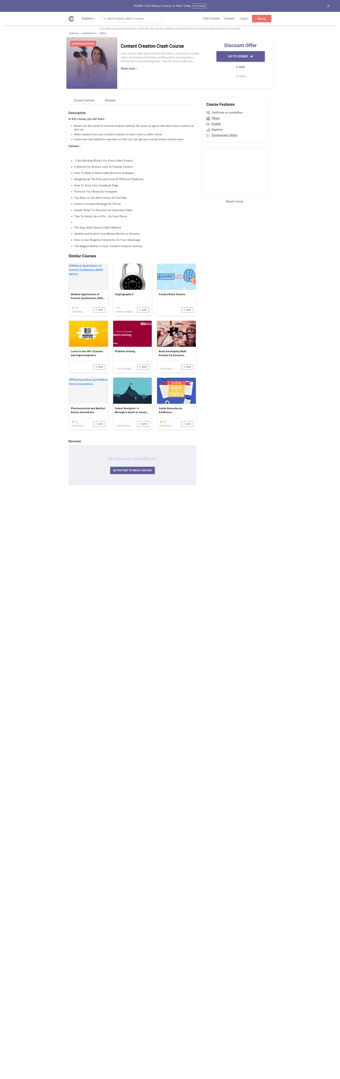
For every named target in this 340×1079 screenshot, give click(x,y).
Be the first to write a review (132, 470)
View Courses (199, 6)
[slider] (73, 307)
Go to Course (238, 56)
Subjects (73, 33)
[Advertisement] (231, 171)
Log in (244, 18)
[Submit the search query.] (104, 18)
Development (88, 33)
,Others (233, 135)
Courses (230, 18)
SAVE (242, 67)
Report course (234, 201)
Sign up (261, 18)
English (216, 124)
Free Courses (211, 18)
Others (103, 33)
